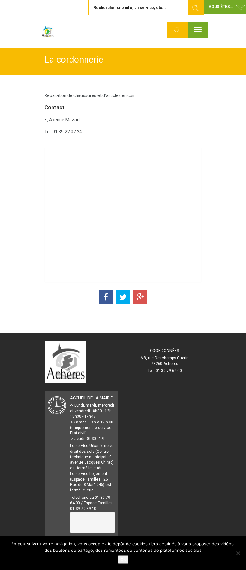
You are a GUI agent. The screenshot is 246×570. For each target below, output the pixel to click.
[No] (238, 553)
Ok (123, 559)
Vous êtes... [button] (221, 6)
